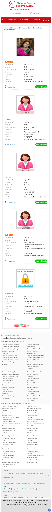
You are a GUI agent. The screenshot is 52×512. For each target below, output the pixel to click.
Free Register (24, 19)
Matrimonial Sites (25, 28)
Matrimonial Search (26, 473)
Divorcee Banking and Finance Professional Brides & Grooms (11, 424)
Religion (3, 338)
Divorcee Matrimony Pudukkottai (33, 379)
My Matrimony (36, 19)
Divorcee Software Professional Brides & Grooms (33, 451)
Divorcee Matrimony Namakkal (33, 367)
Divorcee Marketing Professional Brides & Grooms (33, 438)
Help (13, 489)
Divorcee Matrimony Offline (12, 483)
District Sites (47, 475)
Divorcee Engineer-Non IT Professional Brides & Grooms (9, 438)
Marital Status (15, 338)
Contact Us (7, 489)
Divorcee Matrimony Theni (10, 376)
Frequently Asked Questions (33, 489)
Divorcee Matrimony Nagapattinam (8, 397)
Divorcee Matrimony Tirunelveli (8, 363)
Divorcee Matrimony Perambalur (33, 375)
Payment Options (38, 473)
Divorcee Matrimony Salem (10, 355)
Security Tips (39, 497)
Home (3, 19)
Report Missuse (8, 491)
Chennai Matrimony (11, 28)
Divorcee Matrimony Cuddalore (8, 388)
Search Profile (12, 19)
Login (9, 473)
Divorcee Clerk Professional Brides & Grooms (35, 420)
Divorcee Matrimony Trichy (10, 349)
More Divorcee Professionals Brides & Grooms (35, 461)
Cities (8, 338)
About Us (6, 497)
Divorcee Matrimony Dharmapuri (8, 384)
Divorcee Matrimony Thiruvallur (33, 388)
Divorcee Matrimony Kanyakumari (33, 352)
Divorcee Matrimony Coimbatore (8, 352)
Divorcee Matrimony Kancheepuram (33, 361)
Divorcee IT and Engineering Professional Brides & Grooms (10, 464)
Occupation (29, 338)
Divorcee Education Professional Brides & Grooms (33, 430)
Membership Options (40, 483)
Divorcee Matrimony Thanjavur (33, 384)
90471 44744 (37, 13)
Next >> (26, 325)
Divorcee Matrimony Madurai (10, 346)
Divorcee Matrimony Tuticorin (35, 349)
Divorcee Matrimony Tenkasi (35, 355)
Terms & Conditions (17, 497)
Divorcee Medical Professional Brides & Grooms (33, 445)
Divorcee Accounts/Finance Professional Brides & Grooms (10, 408)
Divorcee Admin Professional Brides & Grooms (10, 414)
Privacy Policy (29, 497)
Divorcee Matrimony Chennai (10, 344)
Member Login (17, 13)
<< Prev (17, 325)
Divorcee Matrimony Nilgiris (35, 372)
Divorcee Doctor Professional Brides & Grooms (35, 425)
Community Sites (8, 477)
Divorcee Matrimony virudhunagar (33, 345)
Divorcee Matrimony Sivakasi (35, 357)
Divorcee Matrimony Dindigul (10, 374)
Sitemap (17, 491)
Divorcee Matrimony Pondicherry (33, 399)
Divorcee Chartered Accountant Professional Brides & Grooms (34, 408)
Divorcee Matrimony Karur (10, 372)
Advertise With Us (27, 483)
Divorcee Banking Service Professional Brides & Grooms (9, 430)
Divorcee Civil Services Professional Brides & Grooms (34, 415)
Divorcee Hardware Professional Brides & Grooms (8, 458)
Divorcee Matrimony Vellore (35, 364)
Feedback (20, 489)
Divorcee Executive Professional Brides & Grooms (8, 451)
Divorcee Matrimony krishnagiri (8, 392)
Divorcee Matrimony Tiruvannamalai (33, 392)
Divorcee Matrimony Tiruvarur (36, 396)
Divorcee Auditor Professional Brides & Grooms (10, 418)
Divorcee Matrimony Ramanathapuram (8, 379)
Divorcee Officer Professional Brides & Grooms (35, 456)
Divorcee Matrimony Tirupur (10, 359)
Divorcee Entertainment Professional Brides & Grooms (9, 445)
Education (23, 338)
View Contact (10, 87)
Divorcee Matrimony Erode (10, 357)
